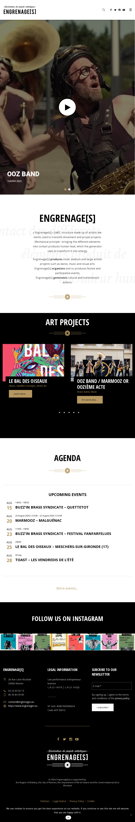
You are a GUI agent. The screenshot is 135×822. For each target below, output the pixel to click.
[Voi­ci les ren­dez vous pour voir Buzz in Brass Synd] (25, 642)
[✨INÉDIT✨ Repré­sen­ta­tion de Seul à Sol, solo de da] (8, 642)
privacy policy (122, 698)
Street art (42, 385)
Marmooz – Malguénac (38, 520)
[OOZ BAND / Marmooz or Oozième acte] (101, 362)
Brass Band (83, 391)
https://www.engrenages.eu (22, 705)
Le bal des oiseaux (28, 381)
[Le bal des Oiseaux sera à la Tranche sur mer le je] (92, 642)
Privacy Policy (76, 801)
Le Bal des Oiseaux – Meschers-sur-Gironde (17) (61, 546)
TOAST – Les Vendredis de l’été (44, 559)
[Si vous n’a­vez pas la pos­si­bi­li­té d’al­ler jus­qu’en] (126, 642)
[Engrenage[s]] (67, 759)
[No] (131, 814)
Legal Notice (59, 801)
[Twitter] (115, 10)
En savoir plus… (90, 399)
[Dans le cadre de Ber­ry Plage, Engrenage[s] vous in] (109, 642)
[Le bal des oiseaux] (33, 362)
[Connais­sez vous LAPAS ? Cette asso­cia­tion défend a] (59, 642)
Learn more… (20, 393)
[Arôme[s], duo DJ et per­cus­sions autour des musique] (42, 642)
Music (12, 385)
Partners (44, 801)
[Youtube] (123, 10)
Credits (91, 801)
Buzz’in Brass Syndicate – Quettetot (52, 507)
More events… (67, 588)
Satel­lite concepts (25, 385)
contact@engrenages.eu (21, 701)
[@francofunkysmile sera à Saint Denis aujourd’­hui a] (76, 642)
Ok (68, 817)
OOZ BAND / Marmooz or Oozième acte (102, 384)
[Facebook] (111, 10)
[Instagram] (119, 10)
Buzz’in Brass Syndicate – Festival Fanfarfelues (63, 533)
